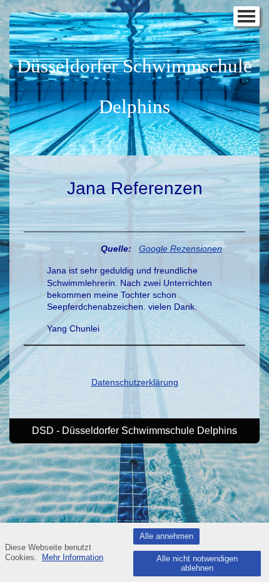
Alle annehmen (166, 536)
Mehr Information (72, 557)
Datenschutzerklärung (134, 382)
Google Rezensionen (180, 249)
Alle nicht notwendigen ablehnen (197, 563)
